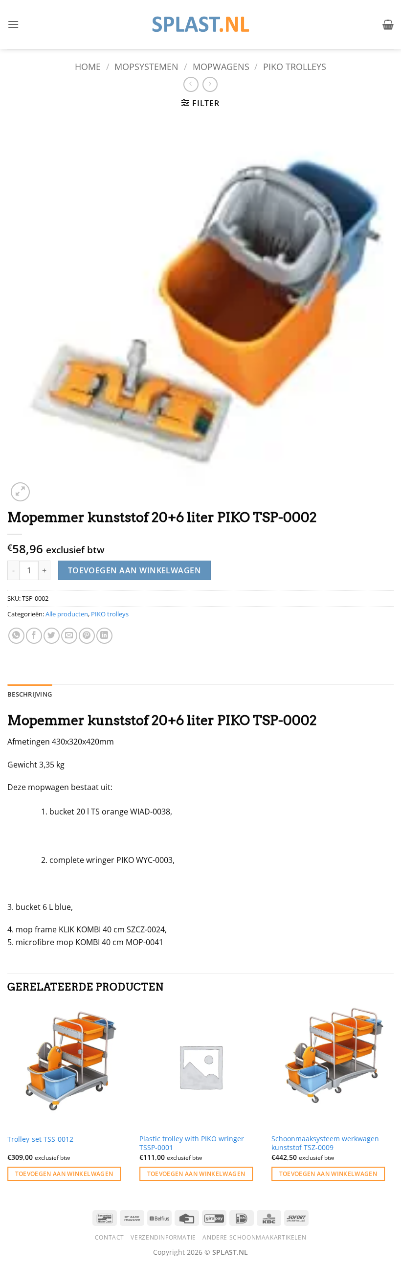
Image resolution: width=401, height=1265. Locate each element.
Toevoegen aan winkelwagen (134, 570)
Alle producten (66, 614)
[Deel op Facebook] (34, 636)
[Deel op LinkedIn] (104, 636)
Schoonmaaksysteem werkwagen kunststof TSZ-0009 (325, 1143)
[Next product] (191, 84)
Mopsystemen (146, 66)
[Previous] (7, 1101)
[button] (13, 24)
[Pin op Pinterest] (87, 636)
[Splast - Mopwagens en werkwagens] (200, 24)
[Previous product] (210, 84)
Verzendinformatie (163, 1237)
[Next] (393, 1101)
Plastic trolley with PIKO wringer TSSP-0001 (191, 1143)
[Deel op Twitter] (52, 636)
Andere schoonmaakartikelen (254, 1237)
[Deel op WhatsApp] (16, 636)
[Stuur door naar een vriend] (69, 636)
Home (88, 66)
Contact (109, 1237)
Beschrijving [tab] (29, 694)
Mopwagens (221, 66)
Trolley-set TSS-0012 (40, 1139)
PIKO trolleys (294, 66)
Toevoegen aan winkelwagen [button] (64, 1173)
